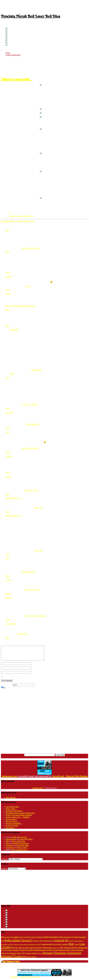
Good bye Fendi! (12, 826)
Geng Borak (10, 848)
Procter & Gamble (26, 950)
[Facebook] (6, 31)
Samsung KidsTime (32, 953)
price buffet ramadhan (12, 950)
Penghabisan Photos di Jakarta (12, 221)
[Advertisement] (44, 6)
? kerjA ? (28, 286)
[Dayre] (6, 45)
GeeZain (9, 456)
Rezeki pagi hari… (33, 424)
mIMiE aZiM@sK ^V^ (14, 498)
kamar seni (38, 508)
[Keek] (6, 40)
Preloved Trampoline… (14, 823)
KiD (7, 841)
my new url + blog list (29, 404)
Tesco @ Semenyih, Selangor (35, 616)
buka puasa (12, 940)
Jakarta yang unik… (16, 79)
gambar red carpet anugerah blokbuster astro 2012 (27, 944)
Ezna (7, 843)
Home (8, 53)
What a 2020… (11, 809)
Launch (76, 944)
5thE (7, 558)
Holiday (12, 216)
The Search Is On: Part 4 (30, 248)
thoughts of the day (28, 572)
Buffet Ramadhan (51, 937)
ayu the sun (10, 412)
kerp (7, 230)
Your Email (36, 668)
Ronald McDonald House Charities (64, 950)
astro (16, 937)
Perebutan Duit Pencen (14, 811)
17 (10, 212)
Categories (5, 859)
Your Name (36, 663)
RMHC (50, 950)
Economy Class (38, 941)
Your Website (36, 672)
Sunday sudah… (37, 370)
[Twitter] (6, 29)
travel (23, 956)
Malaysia (14, 947)
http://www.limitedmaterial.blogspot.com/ (21, 306)
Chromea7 (26, 940)
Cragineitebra (11, 624)
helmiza (8, 294)
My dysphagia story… (20, 850)
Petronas (67, 947)
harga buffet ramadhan (60, 944)
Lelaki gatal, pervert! (19, 837)
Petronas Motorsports (79, 948)
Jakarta (18, 216)
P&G (62, 948)
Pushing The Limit (31, 490)
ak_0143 (9, 476)
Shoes (40, 953)
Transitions (60, 952)
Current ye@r (6, 685)
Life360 (5, 947)
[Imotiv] (6, 43)
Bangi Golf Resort (37, 937)
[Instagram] (6, 38)
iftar (71, 944)
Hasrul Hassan (11, 839)
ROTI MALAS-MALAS (30, 448)
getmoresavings (47, 944)
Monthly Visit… (29, 221)
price (2, 950)
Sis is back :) (10, 828)
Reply (8, 252)
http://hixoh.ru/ (22, 634)
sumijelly (9, 598)
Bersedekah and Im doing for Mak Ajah (20, 813)
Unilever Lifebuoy (31, 956)
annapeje (9, 276)
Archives (4, 869)
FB (66, 940)
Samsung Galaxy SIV (17, 953)
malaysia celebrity (35, 948)
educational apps (48, 941)
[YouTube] (6, 36)
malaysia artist (23, 948)
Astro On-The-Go (25, 937)
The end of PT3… (12, 821)
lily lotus (9, 580)
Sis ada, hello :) (11, 819)
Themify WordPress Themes (30, 977)
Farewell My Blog (12, 807)
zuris (7, 378)
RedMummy (27, 216)
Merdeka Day (55, 947)
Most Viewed (10, 797)
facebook (59, 940)
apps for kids (9, 937)
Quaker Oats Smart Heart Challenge (19, 815)
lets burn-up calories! (32, 590)
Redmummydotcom (40, 950)
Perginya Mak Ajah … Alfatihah (17, 817)
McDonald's (47, 948)
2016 (3, 937)
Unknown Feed (13, 961)
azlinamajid (14, 330)
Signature (48, 952)
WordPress (14, 977)
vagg (7, 432)
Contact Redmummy (13, 55)
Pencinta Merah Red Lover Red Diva (30, 16)
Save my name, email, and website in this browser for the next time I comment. (32, 676)
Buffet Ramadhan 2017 (66, 937)
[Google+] (6, 33)
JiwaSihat (9, 845)
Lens (82, 943)
